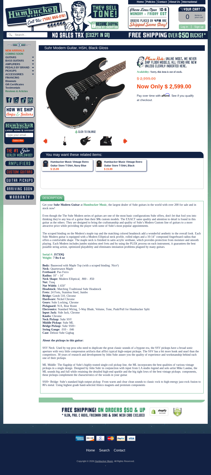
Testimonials (12, 87)
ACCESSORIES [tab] (14, 74)
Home (140, 1)
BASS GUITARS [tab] (14, 60)
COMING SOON (14, 53)
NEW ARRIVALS (14, 50)
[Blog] (23, 100)
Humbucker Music (104, 461)
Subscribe (18, 140)
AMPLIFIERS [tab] (12, 64)
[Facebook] (9, 100)
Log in (184, 26)
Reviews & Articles (16, 91)
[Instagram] (30, 100)
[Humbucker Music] (37, 16)
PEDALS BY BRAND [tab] (17, 67)
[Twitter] (16, 100)
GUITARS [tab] (10, 57)
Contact (162, 1)
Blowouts (10, 81)
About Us (174, 1)
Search (104, 450)
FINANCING (12, 77)
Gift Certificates (14, 84)
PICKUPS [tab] (10, 70)
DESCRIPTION (52, 198)
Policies (150, 1)
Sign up (198, 26)
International (189, 1)
